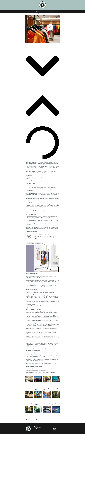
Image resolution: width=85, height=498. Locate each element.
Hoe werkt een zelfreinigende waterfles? (47, 403)
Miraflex (28, 11)
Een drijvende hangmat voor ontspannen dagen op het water (29, 419)
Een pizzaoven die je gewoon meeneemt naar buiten (46, 388)
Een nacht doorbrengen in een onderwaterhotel (55, 388)
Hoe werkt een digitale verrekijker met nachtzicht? (37, 388)
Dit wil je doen (46, 11)
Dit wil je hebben (51, 11)
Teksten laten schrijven (34, 11)
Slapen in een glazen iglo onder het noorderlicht (55, 418)
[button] (42, 66)
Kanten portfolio (54, 426)
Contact (57, 11)
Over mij (40, 11)
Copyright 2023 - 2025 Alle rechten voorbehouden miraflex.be (42, 434)
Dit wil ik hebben (20, 421)
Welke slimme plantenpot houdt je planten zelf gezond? (38, 419)
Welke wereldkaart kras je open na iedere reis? (29, 403)
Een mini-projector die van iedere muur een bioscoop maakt (46, 419)
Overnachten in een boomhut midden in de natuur (55, 404)
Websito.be (54, 429)
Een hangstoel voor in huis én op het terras (29, 388)
